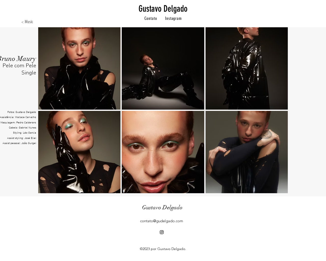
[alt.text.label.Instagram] (161, 232)
